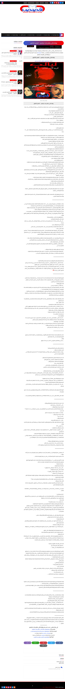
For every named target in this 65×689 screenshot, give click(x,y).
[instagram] (59, 3)
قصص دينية (60, 39)
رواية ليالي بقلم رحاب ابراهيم (38, 629)
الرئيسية (46, 2)
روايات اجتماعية (31, 35)
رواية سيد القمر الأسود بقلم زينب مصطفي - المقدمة (9, 92)
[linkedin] (63, 3)
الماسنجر (42, 635)
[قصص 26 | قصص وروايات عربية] (32, 9)
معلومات (8, 35)
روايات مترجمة (47, 35)
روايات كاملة (51, 47)
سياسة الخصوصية (31, 2)
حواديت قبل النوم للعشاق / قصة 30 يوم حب (9, 82)
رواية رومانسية (46, 47)
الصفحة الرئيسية (57, 47)
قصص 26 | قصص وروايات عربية (48, 687)
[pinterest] (54, 3)
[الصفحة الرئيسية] (62, 35)
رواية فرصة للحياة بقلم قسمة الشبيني (37, 631)
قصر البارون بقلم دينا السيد (41, 637)
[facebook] (50, 3)
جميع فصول (47, 629)
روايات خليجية (15, 35)
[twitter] (52, 3)
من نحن (25, 2)
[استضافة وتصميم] (16, 687)
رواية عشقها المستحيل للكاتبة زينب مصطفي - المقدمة (9, 73)
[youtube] (57, 3)
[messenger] (61, 3)
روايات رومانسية (56, 35)
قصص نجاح (39, 35)
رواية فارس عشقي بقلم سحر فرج (42, 61)
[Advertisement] (32, 23)
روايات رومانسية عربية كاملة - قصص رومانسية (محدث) (10, 63)
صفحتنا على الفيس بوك (46, 633)
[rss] (14, 687)
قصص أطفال (23, 35)
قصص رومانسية (41, 47)
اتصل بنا (37, 2)
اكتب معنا (41, 2)
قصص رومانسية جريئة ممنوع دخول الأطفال (9, 53)
